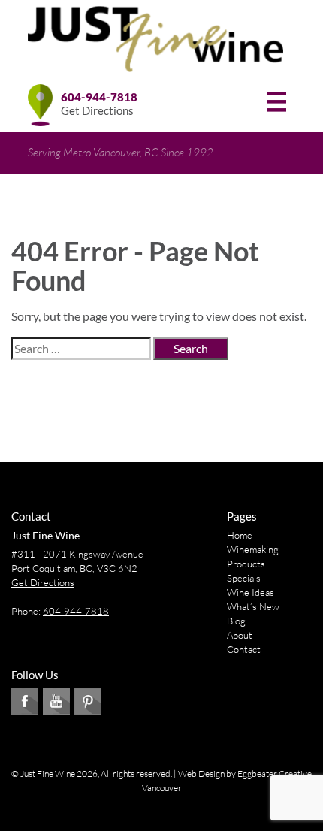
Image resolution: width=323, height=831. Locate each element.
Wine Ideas (250, 592)
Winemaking (253, 549)
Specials (244, 578)
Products (246, 564)
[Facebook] (24, 701)
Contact (244, 649)
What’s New (253, 606)
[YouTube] (56, 701)
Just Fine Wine (45, 535)
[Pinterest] (87, 701)
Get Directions (97, 110)
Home (239, 535)
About (239, 635)
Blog (236, 621)
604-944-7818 (99, 97)
